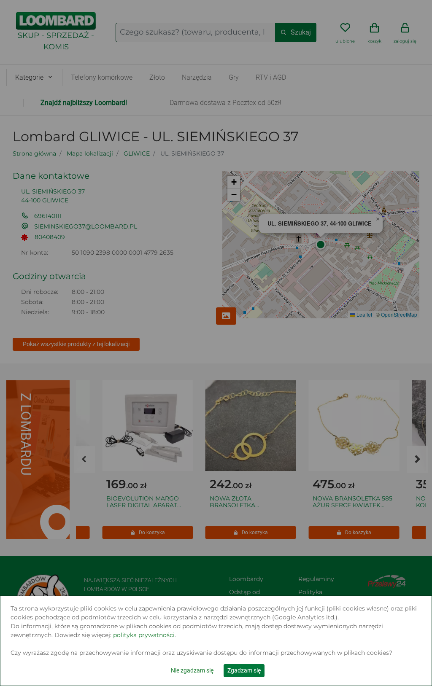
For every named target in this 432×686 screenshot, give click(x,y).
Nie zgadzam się (192, 670)
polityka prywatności (144, 635)
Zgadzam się (244, 670)
